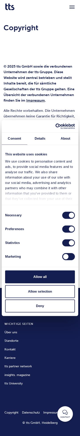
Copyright (11, 412)
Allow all (40, 277)
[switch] (68, 229)
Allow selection (40, 291)
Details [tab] (40, 138)
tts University (13, 383)
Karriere (10, 358)
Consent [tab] (14, 138)
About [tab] (65, 138)
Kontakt (10, 349)
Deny (40, 306)
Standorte (11, 341)
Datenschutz (31, 412)
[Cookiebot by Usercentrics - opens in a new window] (56, 126)
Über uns (10, 332)
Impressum (51, 412)
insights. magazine (17, 375)
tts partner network (18, 366)
